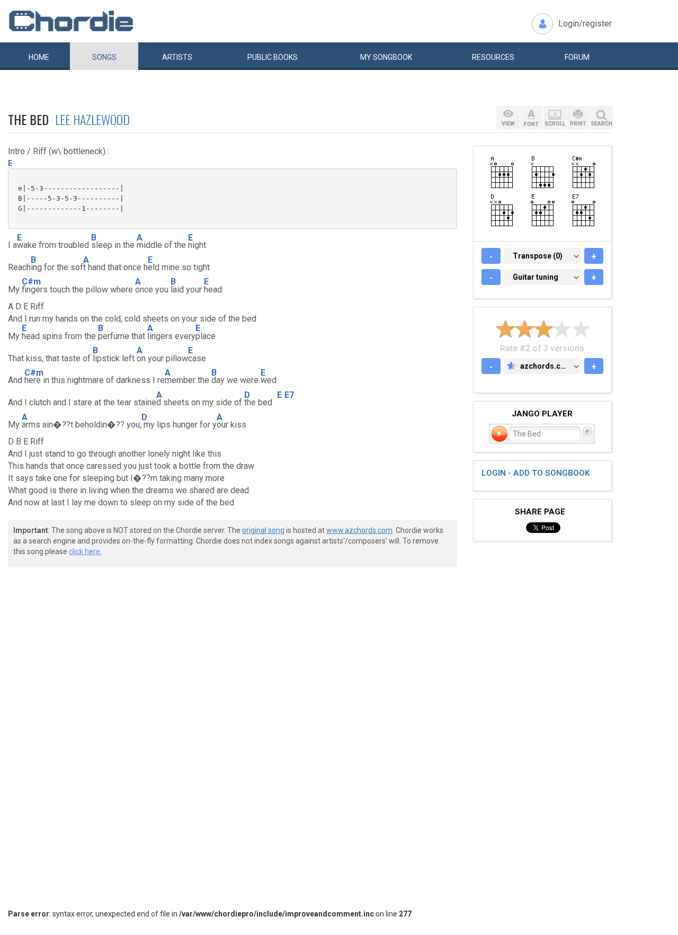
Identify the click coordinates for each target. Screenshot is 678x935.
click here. (85, 551)
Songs (104, 57)
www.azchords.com (359, 530)
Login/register (585, 24)
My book (386, 57)
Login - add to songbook (535, 473)
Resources (493, 57)
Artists (177, 57)
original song (263, 530)
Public (272, 57)
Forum (577, 57)
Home (39, 57)
